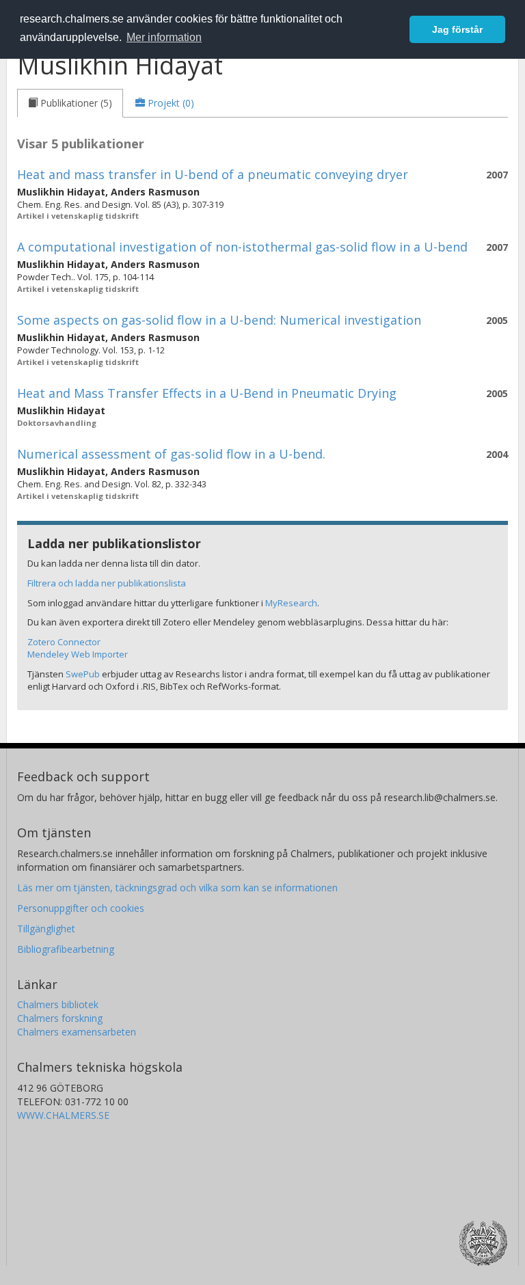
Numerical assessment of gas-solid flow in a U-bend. (171, 454)
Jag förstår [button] (457, 29)
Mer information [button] (164, 37)
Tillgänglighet (46, 928)
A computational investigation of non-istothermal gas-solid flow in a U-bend (242, 247)
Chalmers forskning (60, 1018)
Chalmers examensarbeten (76, 1031)
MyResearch (291, 603)
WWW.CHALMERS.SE (63, 1115)
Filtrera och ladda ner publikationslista (106, 583)
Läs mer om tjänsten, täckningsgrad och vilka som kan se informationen (177, 887)
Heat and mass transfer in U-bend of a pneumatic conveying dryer (212, 174)
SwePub (83, 674)
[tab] (70, 103)
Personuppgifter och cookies (80, 908)
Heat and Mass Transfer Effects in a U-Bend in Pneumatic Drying (206, 393)
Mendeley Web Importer (77, 654)
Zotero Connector (63, 642)
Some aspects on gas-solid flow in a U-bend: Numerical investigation (219, 320)
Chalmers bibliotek (57, 1004)
